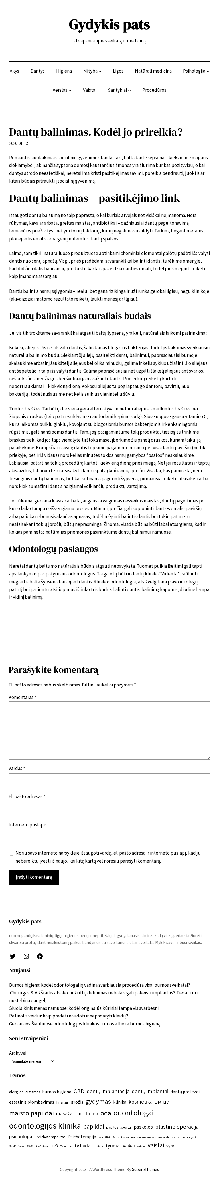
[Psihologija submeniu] (207, 71)
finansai (62, 1102)
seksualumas (166, 1137)
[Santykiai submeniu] (129, 90)
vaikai (129, 1146)
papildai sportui (119, 1127)
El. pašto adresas (27, 796)
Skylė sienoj (17, 1146)
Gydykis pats (109, 24)
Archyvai (17, 1053)
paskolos (143, 1127)
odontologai (133, 1113)
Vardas (17, 768)
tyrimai (113, 1146)
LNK (158, 1102)
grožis (77, 1102)
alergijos (16, 1091)
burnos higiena (56, 1091)
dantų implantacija (108, 1091)
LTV (166, 1102)
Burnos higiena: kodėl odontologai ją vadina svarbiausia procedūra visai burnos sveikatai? (99, 985)
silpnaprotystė (186, 1137)
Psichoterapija (82, 1136)
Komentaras (22, 697)
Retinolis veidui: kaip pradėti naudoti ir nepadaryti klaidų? (68, 1016)
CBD (79, 1091)
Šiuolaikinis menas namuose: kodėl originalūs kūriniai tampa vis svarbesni (84, 1008)
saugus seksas (146, 1137)
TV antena (66, 1146)
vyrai (170, 1146)
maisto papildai (31, 1113)
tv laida (82, 1146)
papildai (93, 1126)
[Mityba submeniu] (100, 71)
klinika (119, 1102)
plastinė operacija (177, 1126)
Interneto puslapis (28, 825)
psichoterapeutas (51, 1136)
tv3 (55, 1146)
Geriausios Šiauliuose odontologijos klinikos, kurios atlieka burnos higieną (85, 1024)
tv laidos (98, 1146)
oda (105, 1113)
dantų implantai (150, 1091)
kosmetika (141, 1101)
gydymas (98, 1101)
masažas (65, 1114)
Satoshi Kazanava (123, 1137)
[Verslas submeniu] (69, 90)
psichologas (22, 1136)
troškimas (42, 1146)
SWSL (30, 1146)
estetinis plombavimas (31, 1102)
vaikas (141, 1146)
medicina (87, 1113)
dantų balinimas (47, 478)
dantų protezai (185, 1091)
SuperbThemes (145, 1169)
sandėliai (104, 1137)
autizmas (32, 1091)
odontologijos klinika (45, 1125)
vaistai (156, 1145)
